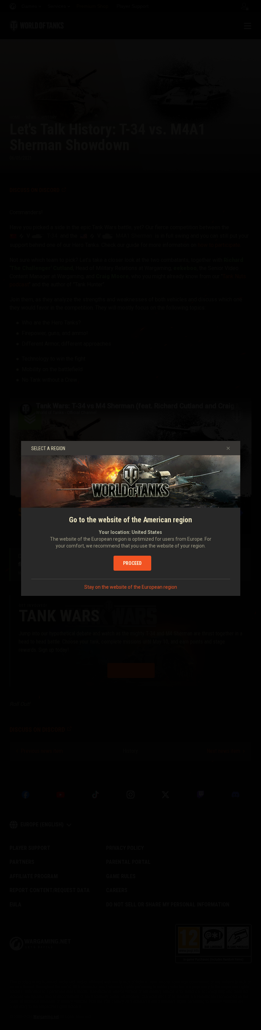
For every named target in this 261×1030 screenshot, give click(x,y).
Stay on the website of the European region (130, 587)
